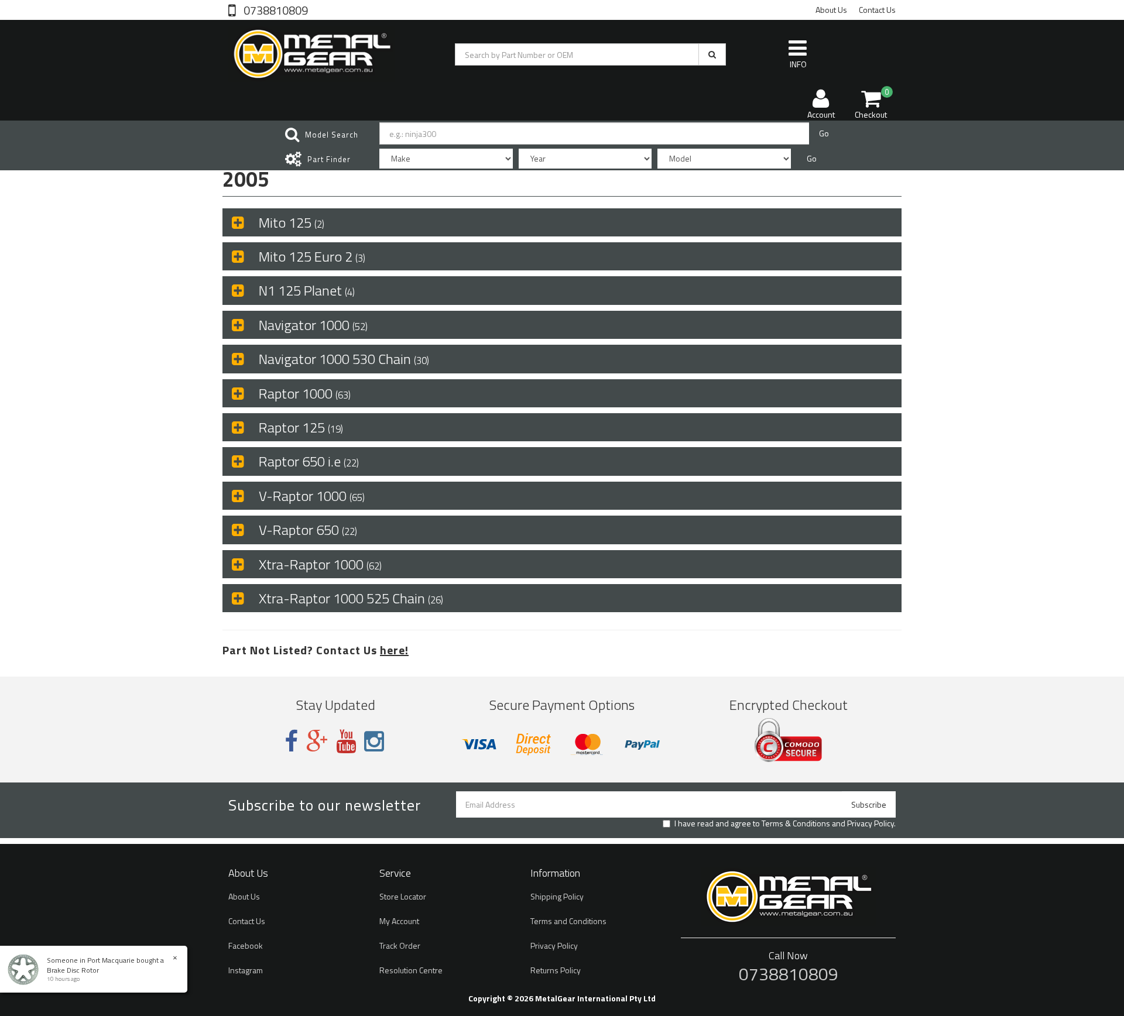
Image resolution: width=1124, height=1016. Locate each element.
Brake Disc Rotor (73, 970)
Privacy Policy (870, 823)
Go (824, 133)
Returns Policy (555, 970)
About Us (831, 10)
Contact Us (877, 10)
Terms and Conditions (568, 921)
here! (394, 650)
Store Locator (402, 896)
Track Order (399, 945)
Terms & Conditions (796, 823)
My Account (399, 921)
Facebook (245, 945)
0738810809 (274, 9)
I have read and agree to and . (785, 823)
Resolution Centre (411, 970)
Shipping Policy (557, 896)
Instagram (245, 970)
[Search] (712, 54)
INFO (798, 64)
